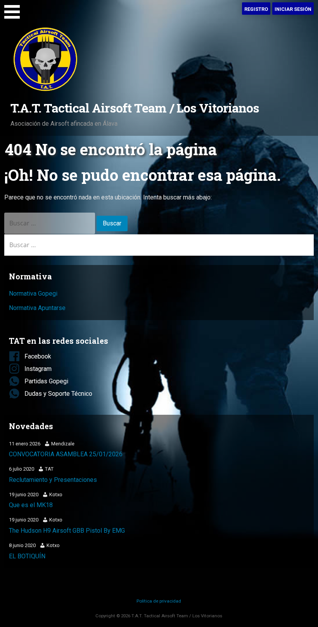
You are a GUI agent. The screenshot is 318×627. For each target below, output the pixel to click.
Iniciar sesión (293, 9)
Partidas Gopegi (46, 381)
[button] (14, 10)
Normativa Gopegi (33, 293)
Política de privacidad (159, 601)
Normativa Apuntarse (37, 308)
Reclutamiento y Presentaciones (53, 479)
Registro (256, 9)
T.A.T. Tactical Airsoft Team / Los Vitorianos (134, 107)
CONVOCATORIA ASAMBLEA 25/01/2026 (66, 454)
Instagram (38, 368)
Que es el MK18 (31, 505)
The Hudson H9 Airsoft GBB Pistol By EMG (67, 530)
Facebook (37, 356)
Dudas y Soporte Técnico (58, 393)
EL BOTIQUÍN (27, 556)
